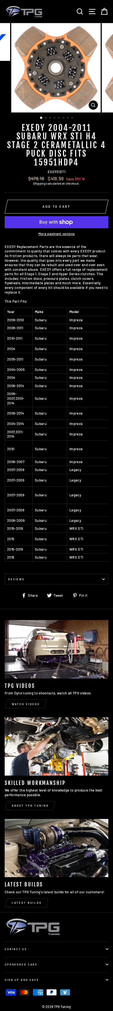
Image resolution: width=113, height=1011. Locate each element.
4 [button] (55, 118)
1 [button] (41, 118)
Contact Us (16, 949)
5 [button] (59, 118)
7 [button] (68, 118)
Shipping (39, 183)
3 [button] (50, 118)
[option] (56, 67)
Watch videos (26, 704)
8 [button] (72, 118)
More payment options (56, 234)
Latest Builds (27, 902)
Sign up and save (22, 979)
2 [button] (46, 118)
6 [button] (64, 118)
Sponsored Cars (21, 964)
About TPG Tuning (30, 805)
